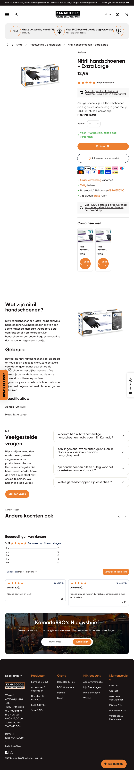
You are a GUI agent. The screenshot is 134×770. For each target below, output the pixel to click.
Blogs (60, 698)
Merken (61, 693)
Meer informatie (86, 115)
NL (108, 14)
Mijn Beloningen (91, 693)
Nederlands (14, 676)
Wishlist (87, 698)
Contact (113, 691)
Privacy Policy (116, 705)
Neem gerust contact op (113, 3)
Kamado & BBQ (39, 682)
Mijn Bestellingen (92, 687)
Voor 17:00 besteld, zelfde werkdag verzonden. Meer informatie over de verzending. (103, 208)
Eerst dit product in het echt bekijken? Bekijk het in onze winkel (102, 92)
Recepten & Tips (66, 682)
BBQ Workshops (65, 687)
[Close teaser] (9, 369)
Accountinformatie (93, 682)
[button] (35, 590)
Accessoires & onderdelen (45, 45)
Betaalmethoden (118, 710)
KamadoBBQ (18, 758)
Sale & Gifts (37, 710)
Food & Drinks (38, 705)
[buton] (108, 14)
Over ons (113, 685)
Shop (19, 45)
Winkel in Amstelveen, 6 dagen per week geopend (74, 3)
